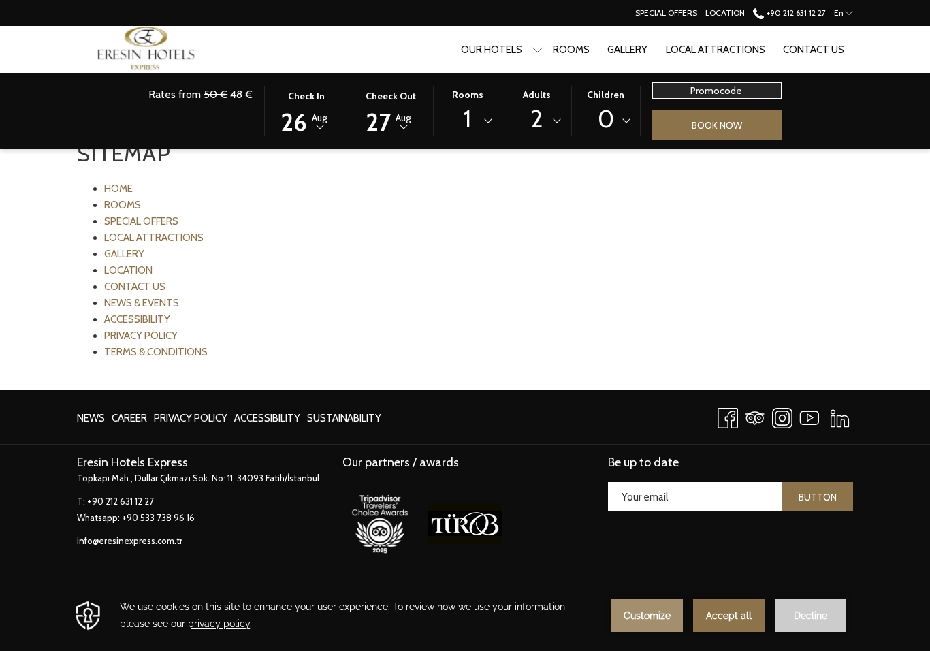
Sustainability (344, 421)
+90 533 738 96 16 (158, 517)
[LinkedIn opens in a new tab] (840, 415)
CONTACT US (134, 287)
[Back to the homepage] (161, 49)
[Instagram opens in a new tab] (782, 415)
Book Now (717, 125)
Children (605, 95)
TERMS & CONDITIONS (156, 352)
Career (129, 421)
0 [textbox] (606, 119)
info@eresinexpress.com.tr (129, 540)
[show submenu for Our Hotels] (537, 49)
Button (818, 497)
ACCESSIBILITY (137, 319)
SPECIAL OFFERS (141, 221)
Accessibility (267, 418)
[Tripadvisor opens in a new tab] (755, 415)
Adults (537, 95)
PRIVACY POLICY (141, 336)
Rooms (467, 95)
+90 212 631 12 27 (795, 12)
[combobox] (468, 121)
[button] (306, 110)
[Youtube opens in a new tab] (809, 415)
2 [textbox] (536, 119)
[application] (465, 615)
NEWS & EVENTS (141, 303)
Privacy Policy (190, 421)
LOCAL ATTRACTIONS (154, 238)
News (91, 421)
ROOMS (122, 205)
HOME (118, 188)
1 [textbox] (467, 119)
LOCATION (128, 270)
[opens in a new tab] (379, 522)
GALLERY (124, 254)
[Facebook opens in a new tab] (728, 415)
